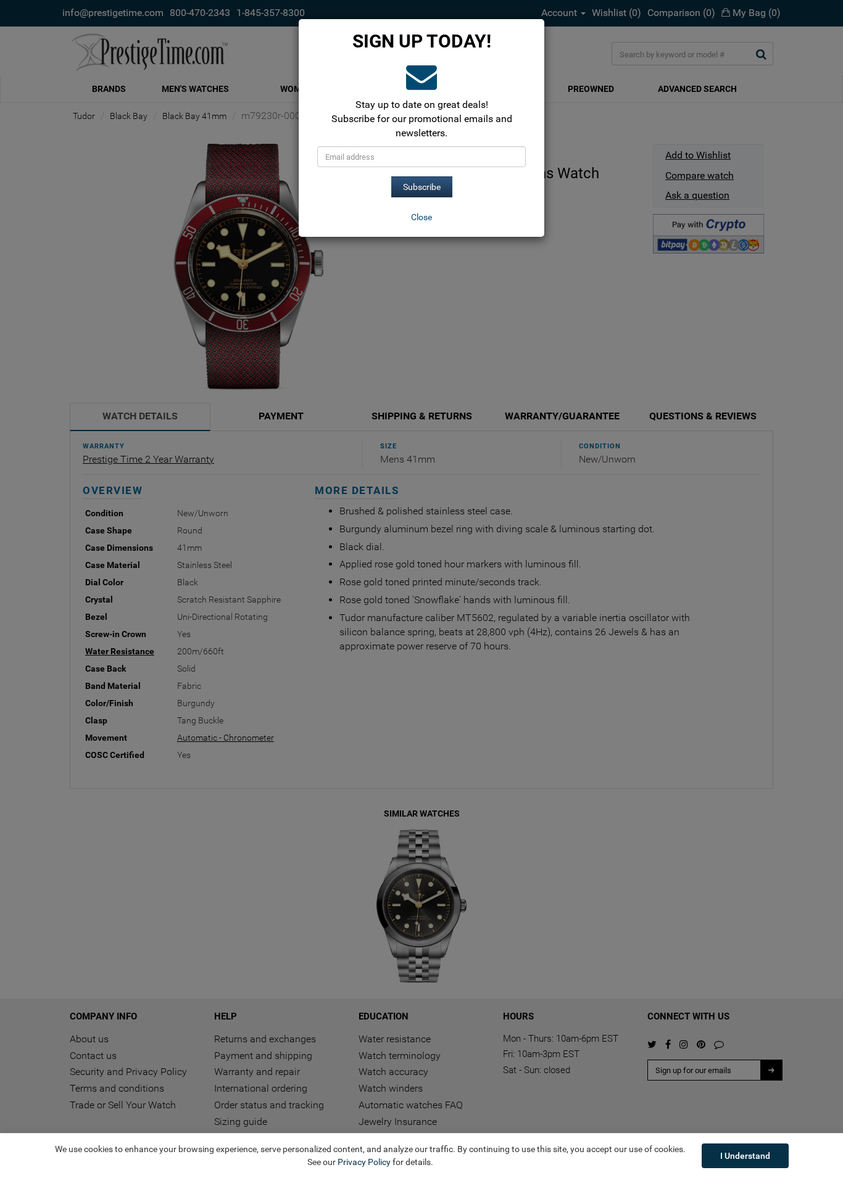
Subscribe (421, 187)
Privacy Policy (364, 1162)
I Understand (745, 1156)
